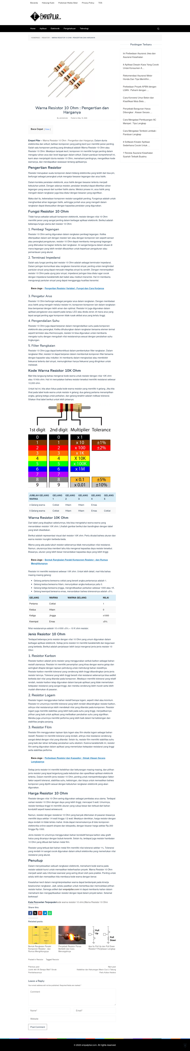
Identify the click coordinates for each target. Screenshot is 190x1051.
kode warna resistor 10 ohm (70, 902)
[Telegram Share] (45, 913)
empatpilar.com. (90, 1045)
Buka (47, 129)
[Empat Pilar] (45, 16)
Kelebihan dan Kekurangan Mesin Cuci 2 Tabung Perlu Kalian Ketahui (96, 969)
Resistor (39, 959)
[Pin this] (40, 913)
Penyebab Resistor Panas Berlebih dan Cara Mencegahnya (69, 949)
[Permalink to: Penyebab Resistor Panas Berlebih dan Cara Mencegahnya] (72, 935)
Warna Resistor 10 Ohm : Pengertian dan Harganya (68, 140)
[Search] (158, 28)
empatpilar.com (71, 889)
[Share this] (30, 913)
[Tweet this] (35, 913)
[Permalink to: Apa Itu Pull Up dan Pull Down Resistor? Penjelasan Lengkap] (102, 935)
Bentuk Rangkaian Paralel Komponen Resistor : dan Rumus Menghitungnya (39, 949)
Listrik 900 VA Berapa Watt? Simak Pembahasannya (42, 969)
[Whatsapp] (50, 913)
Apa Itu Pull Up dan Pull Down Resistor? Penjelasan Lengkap (101, 947)
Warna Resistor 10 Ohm (96, 902)
